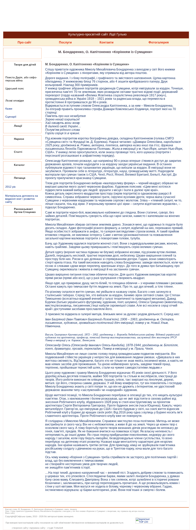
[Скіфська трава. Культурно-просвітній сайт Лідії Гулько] (96, 15)
